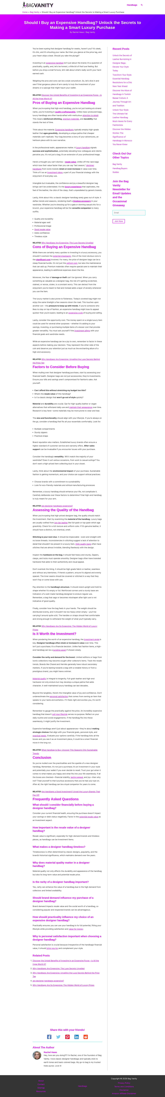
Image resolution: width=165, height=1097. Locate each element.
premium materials (71, 119)
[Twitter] (58, 1037)
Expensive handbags (64, 130)
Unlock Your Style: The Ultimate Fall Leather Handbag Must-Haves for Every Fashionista (122, 117)
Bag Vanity (90, 32)
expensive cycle (75, 313)
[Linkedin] (76, 1037)
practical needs (39, 736)
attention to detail (90, 115)
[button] (142, 5)
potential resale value (88, 817)
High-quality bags (83, 544)
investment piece (55, 172)
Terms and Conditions (124, 1086)
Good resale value (42, 229)
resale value (70, 162)
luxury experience (73, 187)
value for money (76, 929)
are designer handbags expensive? (57, 506)
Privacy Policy (124, 1083)
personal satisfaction (59, 696)
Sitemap (41, 1088)
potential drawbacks (62, 256)
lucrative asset (59, 650)
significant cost (43, 259)
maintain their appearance (80, 407)
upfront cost (71, 263)
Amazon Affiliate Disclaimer (124, 1093)
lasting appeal (77, 777)
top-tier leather (61, 523)
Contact (41, 1084)
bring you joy (52, 948)
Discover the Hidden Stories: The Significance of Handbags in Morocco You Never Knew (122, 136)
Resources (41, 1091)
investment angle (91, 639)
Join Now (119, 221)
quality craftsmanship (65, 112)
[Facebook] (49, 1037)
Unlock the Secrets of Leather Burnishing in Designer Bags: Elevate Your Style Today (122, 63)
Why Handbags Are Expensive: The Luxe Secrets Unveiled (67, 243)
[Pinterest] (67, 1037)
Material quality (39, 679)
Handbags (132, 5)
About (41, 1081)
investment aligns (82, 331)
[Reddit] (86, 1037)
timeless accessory (82, 201)
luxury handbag (83, 147)
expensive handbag (55, 63)
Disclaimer (124, 1090)
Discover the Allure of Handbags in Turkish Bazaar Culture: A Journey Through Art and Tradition (122, 98)
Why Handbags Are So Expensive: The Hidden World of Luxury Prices (63, 985)
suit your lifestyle (59, 714)
